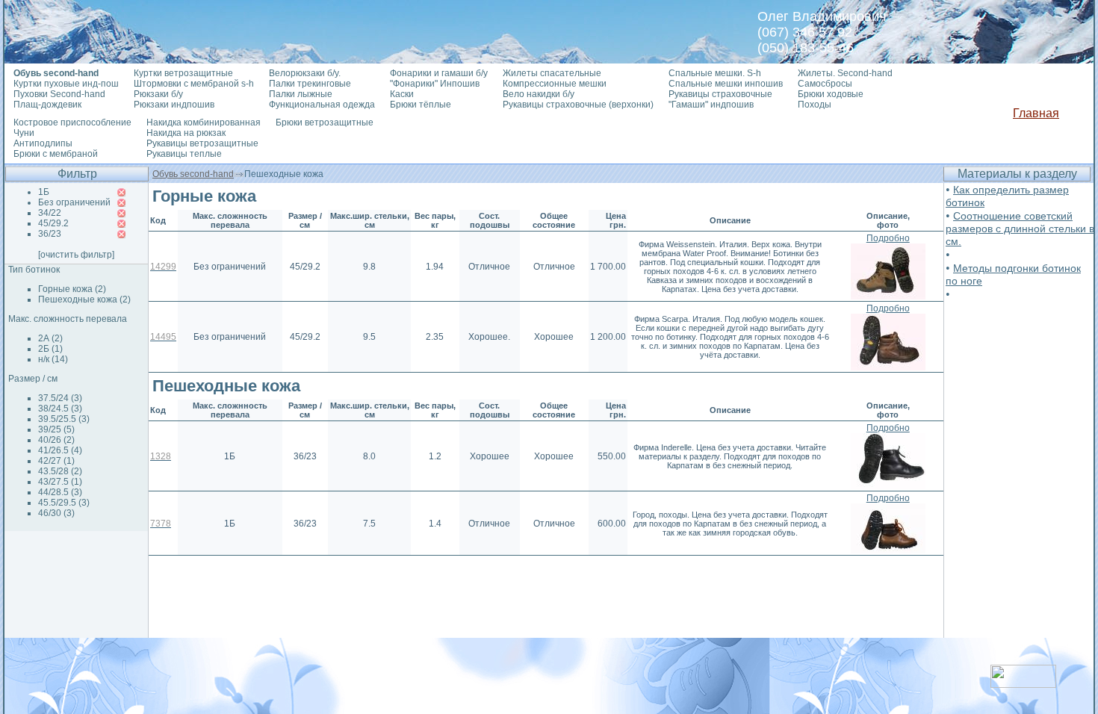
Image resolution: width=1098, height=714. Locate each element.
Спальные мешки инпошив (726, 83)
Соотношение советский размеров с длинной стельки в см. (1020, 228)
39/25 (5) (56, 429)
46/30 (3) (56, 513)
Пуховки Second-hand (59, 94)
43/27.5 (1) (60, 481)
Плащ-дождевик (47, 104)
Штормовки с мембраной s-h (194, 83)
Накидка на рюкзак (186, 133)
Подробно (888, 238)
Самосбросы (825, 83)
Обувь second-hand (193, 174)
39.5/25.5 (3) (64, 419)
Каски (402, 94)
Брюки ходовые (830, 94)
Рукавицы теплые (184, 154)
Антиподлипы (42, 143)
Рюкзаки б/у (158, 94)
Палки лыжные (300, 94)
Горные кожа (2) (72, 289)
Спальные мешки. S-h (715, 73)
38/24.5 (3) (60, 408)
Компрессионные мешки (555, 83)
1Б (43, 192)
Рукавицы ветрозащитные (202, 143)
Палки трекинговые (310, 83)
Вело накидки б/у (538, 94)
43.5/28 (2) (60, 471)
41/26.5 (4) (60, 450)
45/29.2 (53, 223)
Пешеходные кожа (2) (84, 299)
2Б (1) (50, 349)
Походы (814, 104)
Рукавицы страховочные (720, 94)
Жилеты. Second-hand (845, 73)
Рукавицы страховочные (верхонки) (578, 104)
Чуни (23, 133)
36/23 (49, 234)
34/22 (49, 213)
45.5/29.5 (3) (64, 502)
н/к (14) (53, 359)
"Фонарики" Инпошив (435, 83)
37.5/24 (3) (60, 398)
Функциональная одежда (322, 104)
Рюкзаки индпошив (174, 104)
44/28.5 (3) (60, 492)
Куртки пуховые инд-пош (66, 83)
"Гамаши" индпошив (711, 104)
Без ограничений (74, 202)
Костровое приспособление (72, 122)
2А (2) (50, 338)
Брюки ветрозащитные (324, 122)
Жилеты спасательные (552, 73)
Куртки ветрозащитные (183, 73)
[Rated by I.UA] (1023, 683)
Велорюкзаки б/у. (305, 73)
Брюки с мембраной (55, 154)
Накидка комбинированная (203, 122)
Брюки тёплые (420, 104)
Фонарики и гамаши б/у (439, 73)
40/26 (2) (56, 440)
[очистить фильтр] (76, 254)
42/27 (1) (56, 461)
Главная (1036, 113)
